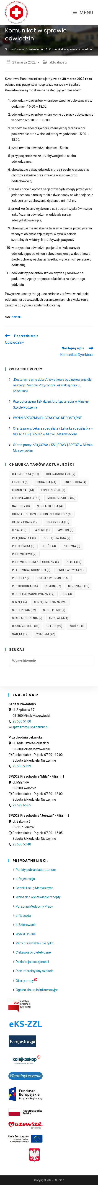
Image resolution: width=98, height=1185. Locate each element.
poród (49, 546)
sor (67, 594)
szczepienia (24, 610)
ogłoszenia (57, 522)
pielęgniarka (24, 538)
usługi (54, 626)
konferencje (53, 490)
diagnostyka (25, 474)
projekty (21, 578)
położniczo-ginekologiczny (35, 562)
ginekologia (75, 482)
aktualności (58, 62)
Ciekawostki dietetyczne (33, 952)
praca (73, 562)
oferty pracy (25, 522)
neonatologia (50, 506)
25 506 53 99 (22, 766)
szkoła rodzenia (27, 618)
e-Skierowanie (26, 925)
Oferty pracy (25, 981)
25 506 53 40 (22, 844)
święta (20, 634)
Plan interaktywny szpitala (35, 971)
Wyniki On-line (26, 934)
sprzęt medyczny (50, 602)
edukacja (46, 482)
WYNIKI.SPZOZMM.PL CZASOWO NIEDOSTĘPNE (47, 418)
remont (53, 586)
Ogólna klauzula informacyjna (37, 990)
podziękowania (56, 538)
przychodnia (25, 586)
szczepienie (54, 610)
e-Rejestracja (25, 879)
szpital (17, 317)
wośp (77, 626)
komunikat (23, 490)
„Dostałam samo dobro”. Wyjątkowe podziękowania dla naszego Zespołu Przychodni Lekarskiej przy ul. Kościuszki (52, 385)
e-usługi (20, 482)
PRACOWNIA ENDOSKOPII (31, 570)
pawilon (65, 530)
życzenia (45, 634)
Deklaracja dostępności (32, 962)
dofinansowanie (60, 474)
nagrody (21, 506)
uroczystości (26, 626)
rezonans (78, 586)
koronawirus (26, 498)
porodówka (23, 546)
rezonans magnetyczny (33, 594)
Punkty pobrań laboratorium (36, 869)
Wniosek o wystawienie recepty (38, 897)
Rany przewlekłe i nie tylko (35, 943)
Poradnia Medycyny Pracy (34, 906)
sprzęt (19, 602)
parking (42, 530)
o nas (19, 530)
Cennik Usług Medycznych (34, 888)
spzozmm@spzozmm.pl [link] (30, 727)
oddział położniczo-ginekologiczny (42, 514)
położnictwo (24, 554)
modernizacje (61, 498)
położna (71, 546)
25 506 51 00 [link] (22, 721)
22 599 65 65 (22, 805)
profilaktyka (70, 570)
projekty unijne (53, 578)
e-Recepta (23, 915)
